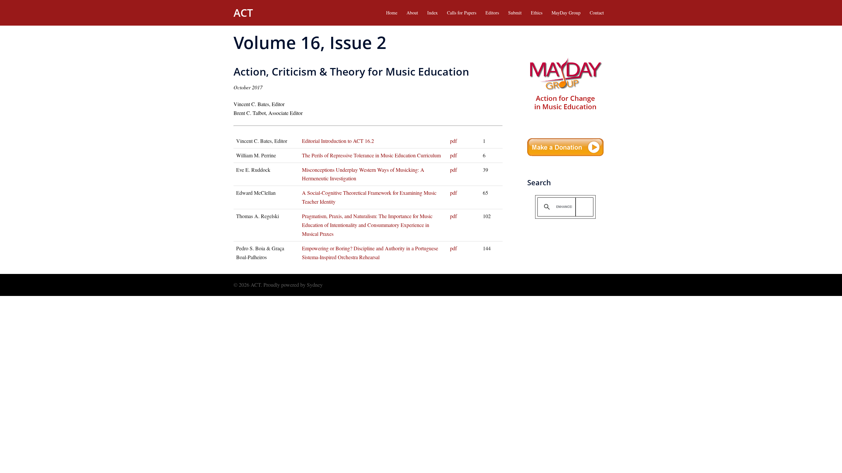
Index (432, 13)
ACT (243, 13)
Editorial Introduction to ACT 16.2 (338, 140)
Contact (597, 13)
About (412, 13)
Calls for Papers (461, 13)
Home (391, 13)
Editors (492, 13)
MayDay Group (566, 13)
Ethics (536, 13)
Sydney (315, 284)
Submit (515, 13)
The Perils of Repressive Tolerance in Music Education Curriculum (371, 155)
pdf (453, 140)
